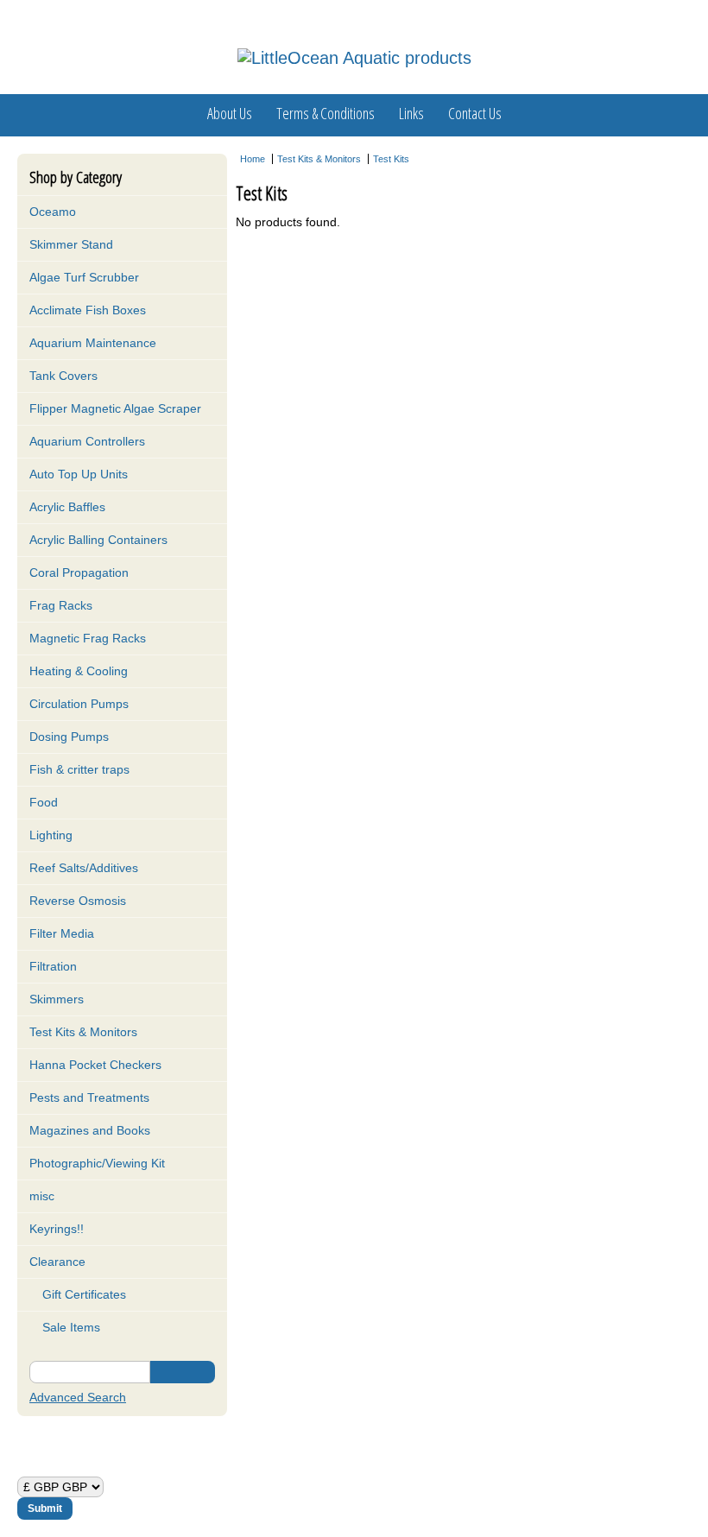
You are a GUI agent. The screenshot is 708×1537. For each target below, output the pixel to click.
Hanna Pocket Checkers (95, 1065)
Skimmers (56, 999)
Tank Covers (63, 376)
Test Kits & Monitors (83, 1032)
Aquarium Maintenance (92, 343)
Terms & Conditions (325, 113)
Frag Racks (60, 605)
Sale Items (69, 1327)
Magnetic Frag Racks (87, 638)
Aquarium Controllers (87, 441)
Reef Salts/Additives (83, 868)
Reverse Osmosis (77, 901)
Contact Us (475, 113)
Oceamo (52, 211)
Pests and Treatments (89, 1097)
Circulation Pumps (79, 704)
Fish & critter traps (79, 769)
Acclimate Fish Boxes (87, 310)
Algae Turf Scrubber (84, 277)
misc (41, 1196)
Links (411, 113)
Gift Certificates (82, 1294)
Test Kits (391, 159)
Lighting (51, 835)
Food (43, 802)
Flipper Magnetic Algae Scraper (115, 408)
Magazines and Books (89, 1130)
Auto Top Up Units (78, 474)
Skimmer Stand (71, 244)
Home (252, 159)
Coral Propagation (79, 572)
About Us (229, 113)
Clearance (57, 1261)
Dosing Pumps (69, 736)
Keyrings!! (56, 1229)
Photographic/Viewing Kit (97, 1163)
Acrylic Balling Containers (98, 540)
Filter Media (61, 933)
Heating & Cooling (78, 671)
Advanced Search (77, 1397)
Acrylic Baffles (67, 507)
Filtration (53, 966)
